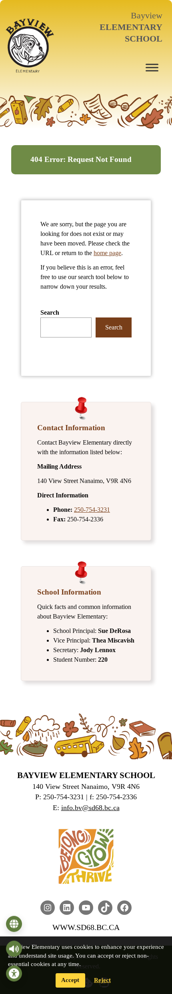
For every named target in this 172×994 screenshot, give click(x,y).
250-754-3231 (92, 509)
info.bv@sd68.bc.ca (90, 808)
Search (49, 312)
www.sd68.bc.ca (86, 927)
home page (107, 252)
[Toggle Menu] (152, 67)
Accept (70, 980)
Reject (102, 980)
